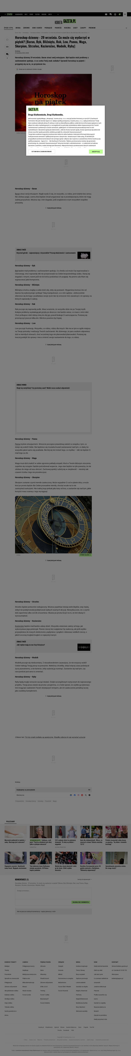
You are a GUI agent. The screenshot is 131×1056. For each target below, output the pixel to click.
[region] (65, 131)
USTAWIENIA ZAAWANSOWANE (42, 151)
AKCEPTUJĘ (96, 151)
